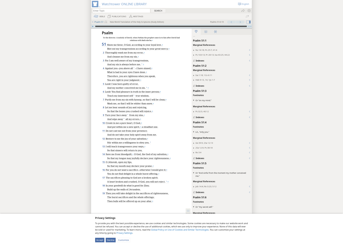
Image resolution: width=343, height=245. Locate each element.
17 (103, 177)
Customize (123, 240)
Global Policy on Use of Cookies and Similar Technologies (180, 229)
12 (103, 138)
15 (103, 162)
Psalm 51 (99, 21)
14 (103, 154)
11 (103, 130)
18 (103, 185)
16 (103, 169)
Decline (110, 240)
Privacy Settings (124, 232)
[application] (171, 26)
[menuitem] (249, 10)
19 (103, 193)
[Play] (93, 26)
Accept (99, 240)
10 (103, 123)
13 (103, 146)
